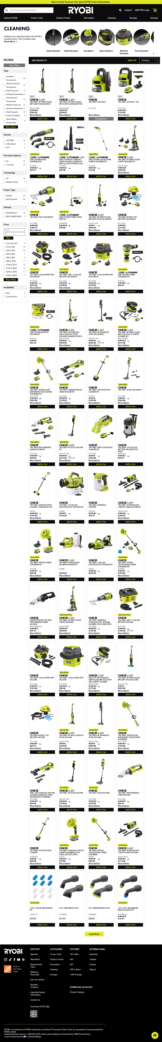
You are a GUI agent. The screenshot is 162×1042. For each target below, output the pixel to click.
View (8, 238)
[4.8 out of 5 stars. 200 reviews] (93, 283)
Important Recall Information (37, 993)
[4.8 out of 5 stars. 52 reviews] (93, 686)
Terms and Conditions (51, 1034)
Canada (93, 959)
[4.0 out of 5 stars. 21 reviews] (63, 743)
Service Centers (37, 979)
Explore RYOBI (10, 18)
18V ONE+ (74, 954)
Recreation (89, 18)
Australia (93, 954)
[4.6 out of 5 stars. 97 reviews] (122, 340)
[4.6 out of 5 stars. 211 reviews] (63, 801)
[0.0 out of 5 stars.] (63, 570)
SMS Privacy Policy (82, 1034)
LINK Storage (76, 974)
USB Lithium (75, 969)
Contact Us (35, 1000)
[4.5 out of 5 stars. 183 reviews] (122, 455)
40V (71, 959)
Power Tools (37, 18)
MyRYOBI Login (142, 10)
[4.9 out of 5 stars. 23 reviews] (34, 225)
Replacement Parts (36, 965)
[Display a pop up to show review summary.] (40, 168)
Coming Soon (101, 118)
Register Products (34, 986)
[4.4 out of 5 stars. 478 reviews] (122, 398)
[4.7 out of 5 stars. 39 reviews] (93, 167)
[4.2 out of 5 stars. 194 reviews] (93, 455)
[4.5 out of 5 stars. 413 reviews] (63, 858)
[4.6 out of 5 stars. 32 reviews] (34, 743)
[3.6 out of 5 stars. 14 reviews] (122, 686)
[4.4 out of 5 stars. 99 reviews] (122, 570)
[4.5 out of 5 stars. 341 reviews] (93, 340)
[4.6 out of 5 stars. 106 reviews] (122, 743)
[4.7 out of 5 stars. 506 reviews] (122, 283)
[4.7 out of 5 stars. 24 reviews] (122, 225)
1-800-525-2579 (33, 1034)
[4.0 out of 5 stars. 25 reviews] (34, 340)
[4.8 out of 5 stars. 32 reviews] (34, 513)
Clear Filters (14, 65)
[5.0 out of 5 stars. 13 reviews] (122, 110)
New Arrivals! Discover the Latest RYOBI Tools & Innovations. (81, 2)
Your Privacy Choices (14, 1037)
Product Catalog (77, 992)
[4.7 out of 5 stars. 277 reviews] (34, 801)
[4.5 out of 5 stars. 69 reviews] (63, 167)
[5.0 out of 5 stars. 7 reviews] (63, 110)
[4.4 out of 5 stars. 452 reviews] (93, 858)
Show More (11, 127)
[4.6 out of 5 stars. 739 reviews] (63, 455)
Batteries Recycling (34, 973)
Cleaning (112, 18)
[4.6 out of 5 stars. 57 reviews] (34, 686)
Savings (154, 18)
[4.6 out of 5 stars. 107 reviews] (34, 570)
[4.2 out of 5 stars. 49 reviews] (63, 513)
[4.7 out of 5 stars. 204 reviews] (63, 398)
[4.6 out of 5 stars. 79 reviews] (34, 283)
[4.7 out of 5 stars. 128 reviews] (34, 167)
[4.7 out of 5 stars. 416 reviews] (34, 455)
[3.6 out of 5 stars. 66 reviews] (93, 225)
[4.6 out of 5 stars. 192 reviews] (34, 398)
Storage (133, 18)
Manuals (34, 954)
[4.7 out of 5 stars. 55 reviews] (93, 570)
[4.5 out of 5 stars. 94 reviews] (93, 513)
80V (71, 964)
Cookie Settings (34, 1037)
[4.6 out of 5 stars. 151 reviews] (122, 801)
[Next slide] (152, 37)
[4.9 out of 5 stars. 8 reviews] (34, 110)
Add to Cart (42, 118)
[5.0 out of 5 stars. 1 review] (122, 916)
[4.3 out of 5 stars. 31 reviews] (34, 858)
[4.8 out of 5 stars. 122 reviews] (63, 283)
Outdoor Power (63, 18)
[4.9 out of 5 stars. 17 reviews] (63, 628)
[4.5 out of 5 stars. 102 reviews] (63, 340)
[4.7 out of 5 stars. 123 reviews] (122, 513)
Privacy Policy (67, 1034)
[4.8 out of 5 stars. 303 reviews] (63, 686)
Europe (93, 964)
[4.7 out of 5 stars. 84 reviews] (93, 801)
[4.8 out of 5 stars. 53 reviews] (63, 225)
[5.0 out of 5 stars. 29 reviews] (34, 628)
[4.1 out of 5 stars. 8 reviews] (93, 398)
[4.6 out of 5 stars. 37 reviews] (93, 628)
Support (128, 10)
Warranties (35, 959)
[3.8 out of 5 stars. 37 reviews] (93, 743)
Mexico (93, 969)
